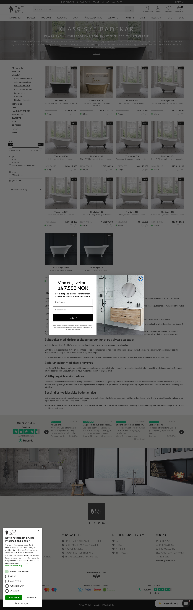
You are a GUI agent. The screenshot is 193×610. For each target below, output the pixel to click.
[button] (22, 603)
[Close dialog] (140, 278)
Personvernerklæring (13, 566)
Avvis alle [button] (31, 597)
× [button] (38, 531)
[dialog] (22, 567)
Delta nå (73, 317)
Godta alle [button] (14, 597)
